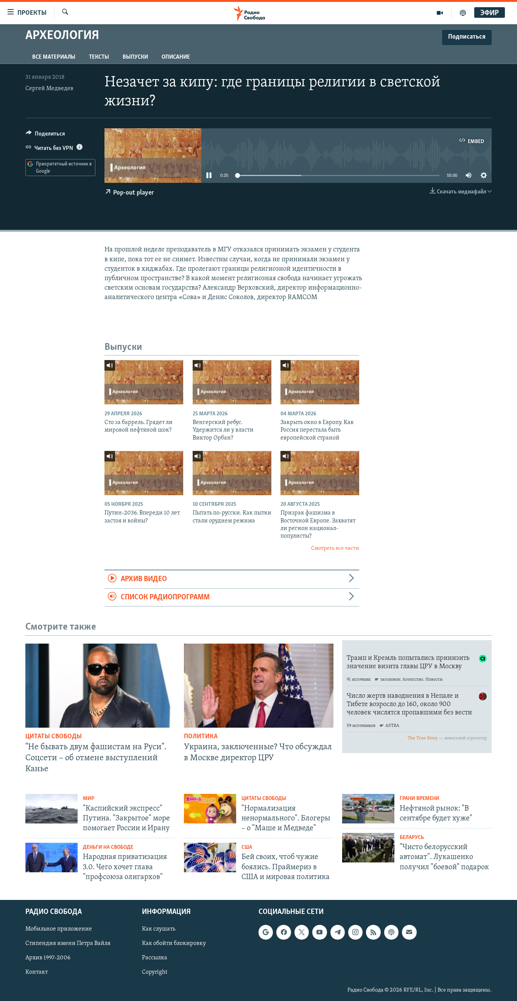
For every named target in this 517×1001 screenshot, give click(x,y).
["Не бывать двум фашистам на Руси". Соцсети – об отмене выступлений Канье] (100, 686)
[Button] (45, 135)
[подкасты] (463, 13)
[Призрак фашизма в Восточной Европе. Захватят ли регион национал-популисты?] (319, 473)
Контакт (36, 973)
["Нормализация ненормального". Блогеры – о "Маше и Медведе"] (210, 808)
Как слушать (158, 929)
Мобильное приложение (58, 929)
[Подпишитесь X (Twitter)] (301, 932)
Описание (176, 57)
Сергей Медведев (49, 89)
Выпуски (135, 57)
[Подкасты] (391, 932)
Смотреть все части (335, 548)
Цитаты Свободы (53, 736)
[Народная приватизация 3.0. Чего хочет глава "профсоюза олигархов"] (51, 857)
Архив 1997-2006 (47, 958)
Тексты (99, 57)
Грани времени (419, 798)
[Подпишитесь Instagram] (355, 932)
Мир (88, 798)
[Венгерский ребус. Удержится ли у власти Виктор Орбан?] (232, 382)
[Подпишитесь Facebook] (283, 932)
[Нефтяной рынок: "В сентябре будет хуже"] (368, 808)
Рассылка (154, 958)
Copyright (154, 973)
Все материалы (53, 57)
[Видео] (440, 13)
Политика (201, 736)
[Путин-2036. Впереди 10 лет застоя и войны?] (143, 473)
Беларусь (412, 837)
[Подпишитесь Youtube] (319, 932)
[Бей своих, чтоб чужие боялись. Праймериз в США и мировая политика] (210, 857)
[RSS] (373, 932)
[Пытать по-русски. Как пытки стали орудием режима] (232, 473)
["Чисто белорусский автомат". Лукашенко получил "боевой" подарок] (368, 847)
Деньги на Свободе (108, 847)
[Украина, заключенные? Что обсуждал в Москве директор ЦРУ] (258, 686)
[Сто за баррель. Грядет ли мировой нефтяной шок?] (143, 382)
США (246, 847)
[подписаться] (409, 932)
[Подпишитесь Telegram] (337, 932)
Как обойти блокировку (174, 943)
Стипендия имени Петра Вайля (68, 943)
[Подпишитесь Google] (265, 932)
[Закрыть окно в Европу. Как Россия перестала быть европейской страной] (319, 382)
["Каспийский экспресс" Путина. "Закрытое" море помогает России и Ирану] (51, 808)
